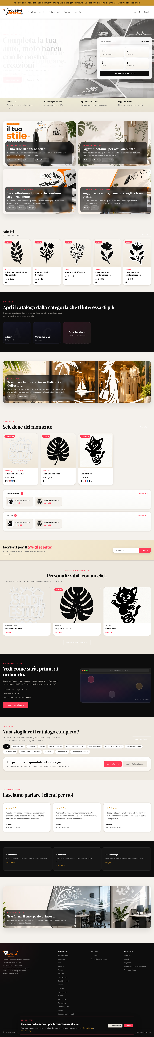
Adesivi (42, 12)
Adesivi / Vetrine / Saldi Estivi (30, 752)
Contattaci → (11, 863)
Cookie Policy (88, 1028)
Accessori (31, 746)
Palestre (61, 988)
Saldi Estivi (62, 999)
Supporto (77, 12)
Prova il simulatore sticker (125, 73)
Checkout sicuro (130, 970)
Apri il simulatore (16, 705)
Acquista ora (17, 253)
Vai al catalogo (113, 764)
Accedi (137, 12)
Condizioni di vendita (99, 959)
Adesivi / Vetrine (10, 752)
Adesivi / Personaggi (134, 746)
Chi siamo (94, 955)
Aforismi (61, 966)
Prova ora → (60, 865)
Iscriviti (145, 550)
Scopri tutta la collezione (76, 642)
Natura (60, 985)
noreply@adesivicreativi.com (135, 966)
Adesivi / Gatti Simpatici (113, 746)
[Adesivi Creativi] (13, 12)
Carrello (147, 12)
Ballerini (61, 974)
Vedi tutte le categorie (135, 764)
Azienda (67, 12)
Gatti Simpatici (63, 981)
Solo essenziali (115, 1026)
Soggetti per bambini (66, 1014)
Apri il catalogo (141, 739)
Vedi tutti (144, 234)
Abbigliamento (18, 746)
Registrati (127, 963)
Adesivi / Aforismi (55, 746)
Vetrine (60, 996)
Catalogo (32, 12)
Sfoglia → (109, 863)
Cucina (60, 970)
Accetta (128, 1026)
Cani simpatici (63, 977)
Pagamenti (128, 955)
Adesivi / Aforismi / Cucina (75, 746)
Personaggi (62, 992)
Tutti (6, 746)
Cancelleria (48, 752)
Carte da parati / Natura (80, 752)
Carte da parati (54, 12)
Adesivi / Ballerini (95, 746)
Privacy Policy (26, 1031)
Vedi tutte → (143, 493)
